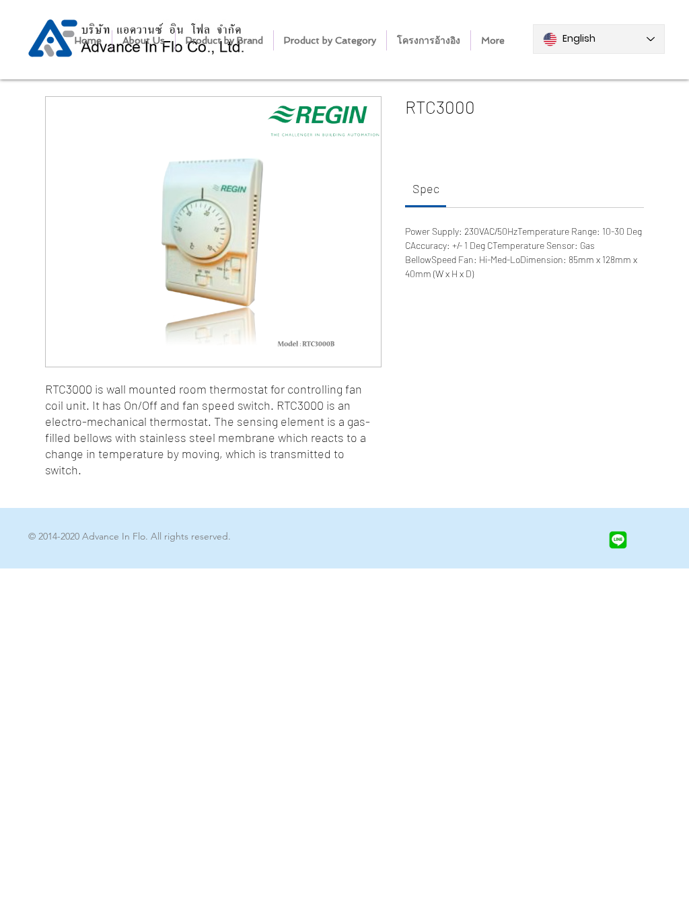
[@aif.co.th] (618, 540)
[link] (425, 188)
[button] (224, 40)
